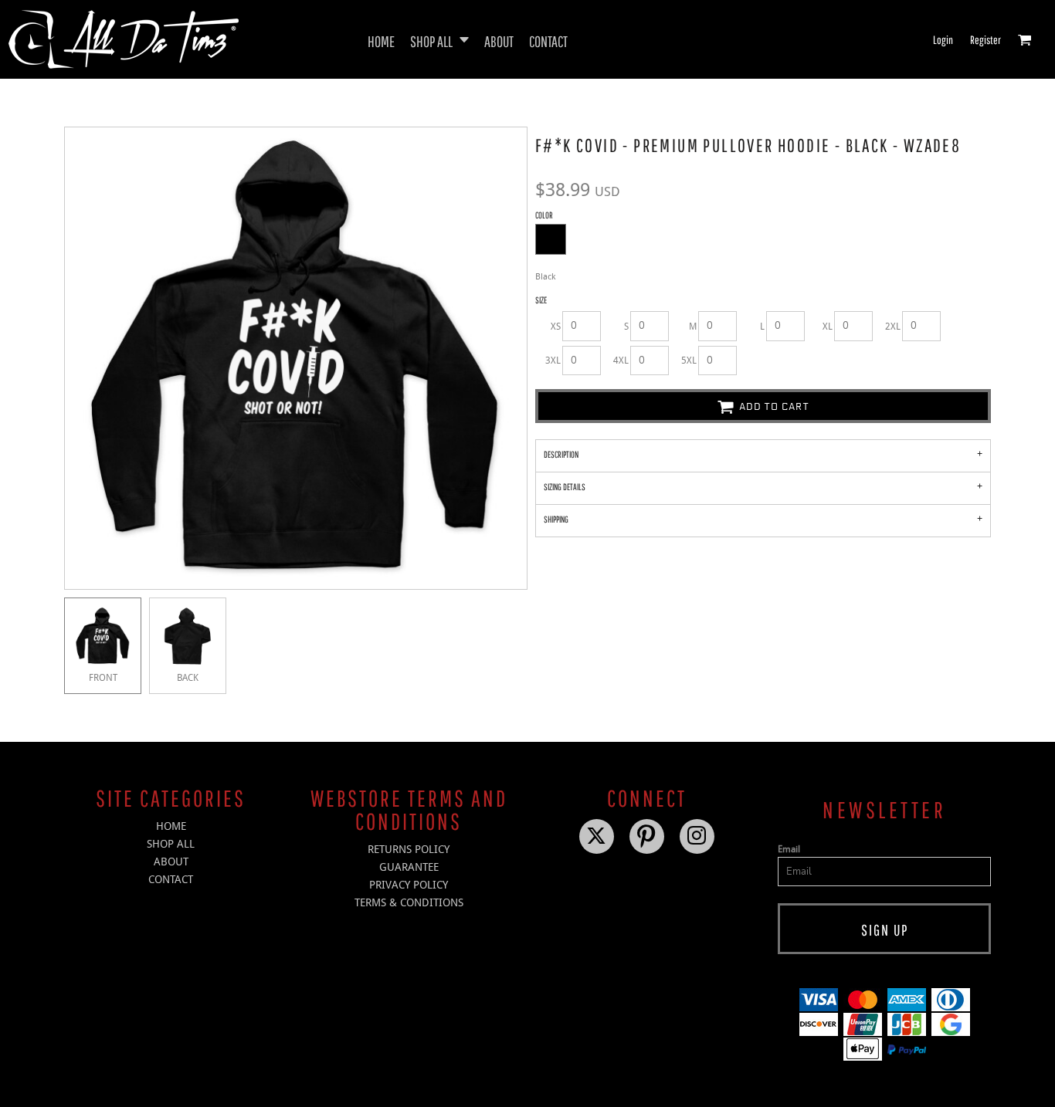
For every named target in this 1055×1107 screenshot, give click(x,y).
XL (828, 326)
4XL (621, 360)
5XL (689, 360)
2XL (893, 326)
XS (556, 326)
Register (985, 39)
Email (789, 849)
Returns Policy (408, 849)
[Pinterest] (646, 836)
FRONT (103, 677)
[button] (439, 39)
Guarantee (409, 867)
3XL (553, 360)
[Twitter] (596, 836)
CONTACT (170, 879)
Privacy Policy (408, 884)
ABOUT (171, 861)
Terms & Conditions (408, 902)
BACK (187, 677)
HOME (171, 826)
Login (943, 39)
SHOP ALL (171, 844)
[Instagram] (697, 836)
